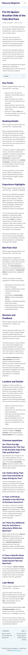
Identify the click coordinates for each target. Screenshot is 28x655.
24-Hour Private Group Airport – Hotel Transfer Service (21, 635)
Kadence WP (17, 650)
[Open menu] (24, 3)
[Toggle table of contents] (23, 76)
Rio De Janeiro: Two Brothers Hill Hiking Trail (7, 634)
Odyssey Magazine (8, 22)
